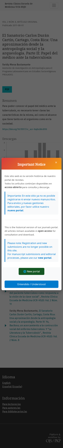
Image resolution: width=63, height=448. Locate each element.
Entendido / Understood (31, 284)
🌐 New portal (31, 271)
